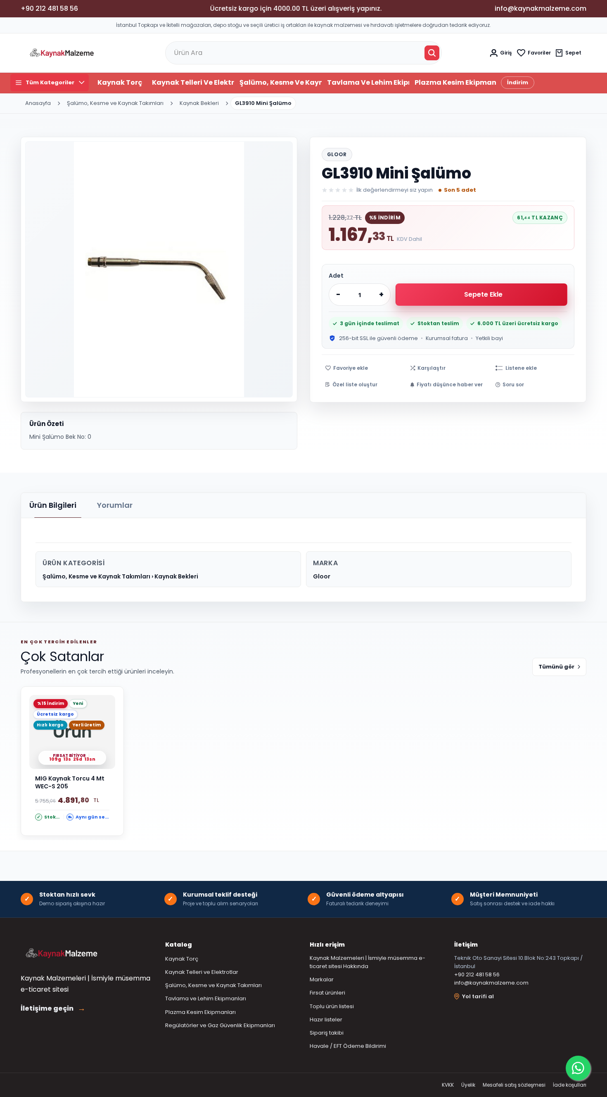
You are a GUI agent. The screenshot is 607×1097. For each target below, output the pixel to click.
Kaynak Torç (119, 82)
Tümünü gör (556, 667)
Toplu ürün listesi (332, 1006)
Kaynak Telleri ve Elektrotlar (193, 82)
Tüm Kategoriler (50, 82)
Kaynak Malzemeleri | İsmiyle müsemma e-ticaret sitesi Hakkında (367, 962)
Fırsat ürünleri (327, 993)
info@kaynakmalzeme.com (491, 983)
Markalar (322, 979)
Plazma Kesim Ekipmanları (456, 82)
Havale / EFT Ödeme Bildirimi (348, 1046)
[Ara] (431, 52)
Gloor (337, 154)
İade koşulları (569, 1084)
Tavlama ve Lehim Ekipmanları (368, 82)
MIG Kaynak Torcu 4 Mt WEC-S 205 (69, 783)
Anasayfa (38, 103)
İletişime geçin (53, 1008)
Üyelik (468, 1084)
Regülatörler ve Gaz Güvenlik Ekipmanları (220, 1025)
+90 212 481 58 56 (477, 974)
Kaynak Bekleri (199, 103)
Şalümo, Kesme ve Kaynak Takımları (280, 82)
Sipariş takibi (327, 1033)
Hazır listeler (326, 1019)
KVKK (448, 1084)
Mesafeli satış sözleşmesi (514, 1084)
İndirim (517, 82)
